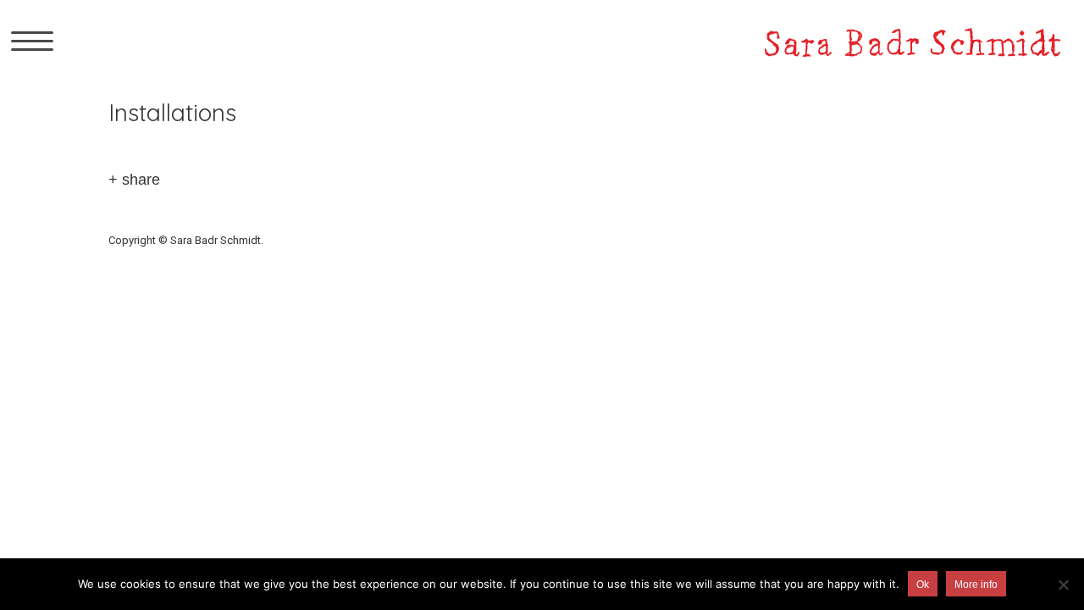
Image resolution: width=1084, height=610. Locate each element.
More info (976, 585)
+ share (134, 179)
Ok (922, 585)
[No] (1062, 584)
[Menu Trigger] (32, 40)
